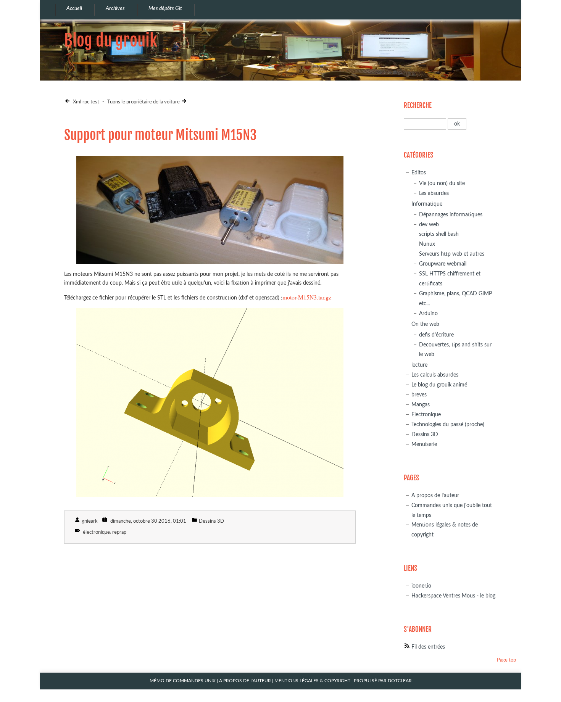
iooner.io (421, 586)
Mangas (420, 404)
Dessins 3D (211, 521)
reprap (119, 532)
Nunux (427, 244)
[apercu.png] (210, 402)
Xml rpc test (85, 102)
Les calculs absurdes (434, 375)
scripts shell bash (439, 234)
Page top (506, 660)
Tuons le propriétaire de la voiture (143, 102)
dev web (429, 224)
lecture (419, 365)
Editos (418, 173)
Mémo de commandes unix (183, 681)
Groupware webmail (442, 264)
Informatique (426, 204)
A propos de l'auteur (435, 495)
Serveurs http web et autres (451, 254)
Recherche (418, 105)
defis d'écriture (436, 335)
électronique (96, 532)
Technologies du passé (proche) (447, 424)
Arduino (428, 313)
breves (419, 395)
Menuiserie (424, 444)
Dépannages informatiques (450, 214)
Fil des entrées (428, 647)
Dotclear (400, 681)
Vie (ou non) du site (442, 183)
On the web (425, 324)
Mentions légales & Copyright (312, 681)
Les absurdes (434, 193)
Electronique (426, 414)
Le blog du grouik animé (439, 385)
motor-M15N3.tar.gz (306, 297)
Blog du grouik (110, 40)
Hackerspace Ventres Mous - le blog (453, 596)
